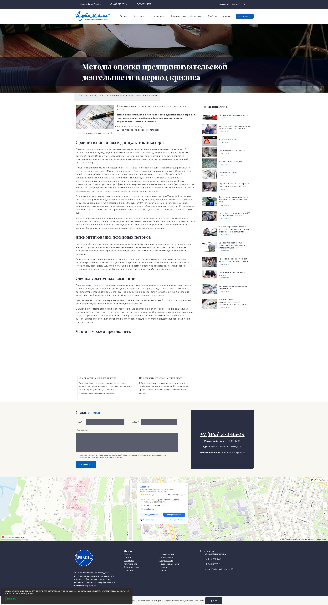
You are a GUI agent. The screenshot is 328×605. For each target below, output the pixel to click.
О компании (196, 16)
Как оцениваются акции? (230, 161)
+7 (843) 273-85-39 (222, 434)
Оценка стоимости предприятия (93, 149)
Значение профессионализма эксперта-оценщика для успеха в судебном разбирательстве (234, 229)
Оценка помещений (228, 172)
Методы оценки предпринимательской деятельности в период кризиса (234, 302)
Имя (79, 422)
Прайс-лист (213, 16)
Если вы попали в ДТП (229, 139)
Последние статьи (215, 107)
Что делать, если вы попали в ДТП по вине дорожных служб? (234, 214)
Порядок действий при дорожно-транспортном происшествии (234, 184)
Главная (83, 95)
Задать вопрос (244, 16)
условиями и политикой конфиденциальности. (100, 457)
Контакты (227, 16)
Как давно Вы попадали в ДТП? (233, 115)
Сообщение (82, 430)
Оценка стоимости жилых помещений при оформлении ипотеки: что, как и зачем (232, 245)
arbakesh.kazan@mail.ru (233, 452)
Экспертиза (138, 16)
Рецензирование (179, 16)
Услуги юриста (157, 16)
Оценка (123, 16)
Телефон (134, 422)
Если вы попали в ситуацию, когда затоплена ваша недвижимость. (234, 127)
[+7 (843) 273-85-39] (222, 428)
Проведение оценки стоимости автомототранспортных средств (233, 260)
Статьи (92, 95)
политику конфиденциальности (190, 601)
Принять (213, 600)
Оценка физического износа (232, 150)
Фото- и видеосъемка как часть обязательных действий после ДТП (233, 199)
